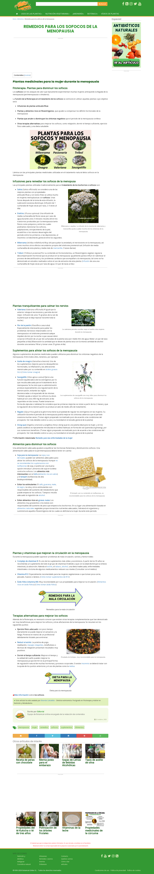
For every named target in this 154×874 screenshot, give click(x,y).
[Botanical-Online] (23, 5)
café (41, 484)
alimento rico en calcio (48, 474)
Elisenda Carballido (48, 700)
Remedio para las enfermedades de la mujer (54, 438)
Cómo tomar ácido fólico (45, 584)
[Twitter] (109, 856)
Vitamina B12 (22, 574)
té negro (21, 487)
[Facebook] (102, 856)
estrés (49, 566)
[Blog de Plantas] (117, 856)
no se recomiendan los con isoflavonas (37, 463)
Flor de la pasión (24, 325)
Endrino (20, 213)
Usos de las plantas (31, 14)
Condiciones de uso (102, 870)
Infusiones (43, 856)
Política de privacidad (118, 870)
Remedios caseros (46, 859)
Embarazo (43, 864)
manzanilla (57, 248)
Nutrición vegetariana (56, 14)
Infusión (86, 261)
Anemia (42, 861)
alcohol (42, 495)
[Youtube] (105, 856)
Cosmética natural (24, 864)
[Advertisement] (60, 54)
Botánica (92, 14)
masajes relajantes (35, 645)
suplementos (66, 727)
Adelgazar (20, 861)
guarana (47, 484)
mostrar (27, 75)
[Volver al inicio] (17, 13)
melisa (72, 666)
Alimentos (20, 19)
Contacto (64, 856)
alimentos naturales (25, 508)
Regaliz (20, 412)
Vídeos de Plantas (110, 14)
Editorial (40, 711)
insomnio (85, 663)
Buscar (103, 4)
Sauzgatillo (22, 377)
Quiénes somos (67, 859)
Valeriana (21, 309)
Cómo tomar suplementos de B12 (55, 577)
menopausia (23, 727)
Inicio (14, 19)
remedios (44, 727)
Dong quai (21, 425)
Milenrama (21, 242)
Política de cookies (134, 870)
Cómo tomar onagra (30, 372)
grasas (44, 500)
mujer (34, 727)
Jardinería (78, 14)
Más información (21, 695)
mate (54, 484)
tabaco (58, 566)
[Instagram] (113, 856)
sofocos (54, 727)
